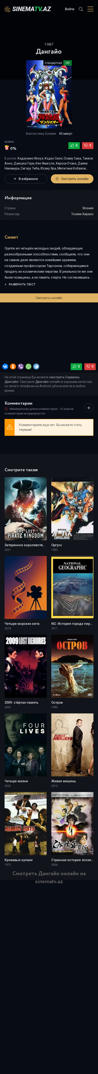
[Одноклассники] (13, 366)
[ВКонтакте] (5, 366)
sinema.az (31, 9)
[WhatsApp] (28, 366)
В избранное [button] (28, 179)
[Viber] (21, 366)
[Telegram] (36, 366)
